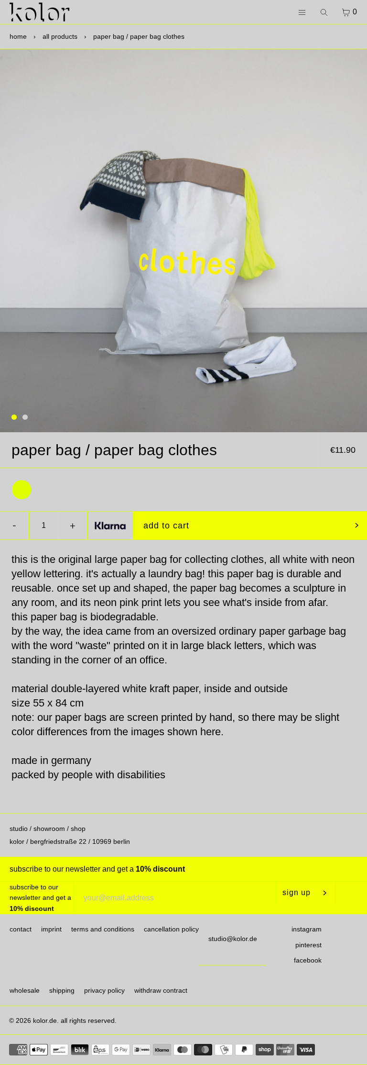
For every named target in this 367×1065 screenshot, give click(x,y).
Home (18, 36)
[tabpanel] (183, 240)
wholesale (25, 990)
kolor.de (45, 1020)
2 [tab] (25, 418)
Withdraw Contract (160, 990)
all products (60, 36)
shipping (62, 990)
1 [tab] (14, 418)
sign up (296, 892)
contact (21, 929)
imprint (51, 929)
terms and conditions (102, 929)
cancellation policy (171, 929)
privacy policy (104, 990)
